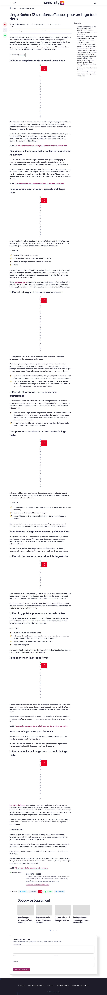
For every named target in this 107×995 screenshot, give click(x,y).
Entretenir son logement (27, 8)
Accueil (14, 8)
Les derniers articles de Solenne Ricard (37, 884)
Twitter (24, 891)
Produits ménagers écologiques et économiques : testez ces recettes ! (81, 919)
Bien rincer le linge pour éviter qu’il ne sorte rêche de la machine (87, 32)
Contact (50, 985)
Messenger (61, 891)
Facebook (33, 891)
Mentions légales (63, 985)
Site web (15, 961)
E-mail (56, 955)
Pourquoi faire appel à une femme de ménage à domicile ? (62, 919)
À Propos (21, 985)
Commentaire (17, 944)
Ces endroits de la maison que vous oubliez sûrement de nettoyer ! (43, 919)
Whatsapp (49, 891)
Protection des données (80, 985)
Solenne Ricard (20, 24)
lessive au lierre (21, 282)
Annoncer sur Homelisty (36, 985)
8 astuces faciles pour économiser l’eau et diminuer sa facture (39, 184)
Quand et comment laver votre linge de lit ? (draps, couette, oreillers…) (25, 919)
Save (41, 891)
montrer (21, 55)
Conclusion (81, 76)
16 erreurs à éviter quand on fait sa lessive (31, 868)
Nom (14, 955)
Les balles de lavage (17, 805)
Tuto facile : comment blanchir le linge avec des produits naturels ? (41, 726)
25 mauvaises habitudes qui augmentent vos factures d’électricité (41, 146)
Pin (44, 68)
